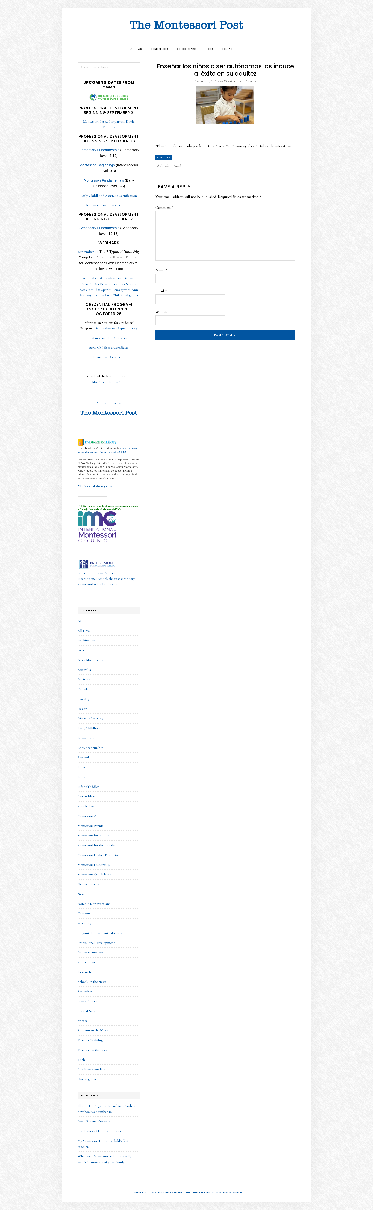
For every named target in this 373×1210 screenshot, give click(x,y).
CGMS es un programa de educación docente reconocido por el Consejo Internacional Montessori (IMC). (108, 507)
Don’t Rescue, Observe (94, 1121)
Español (176, 166)
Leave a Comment (245, 81)
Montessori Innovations (108, 382)
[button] (243, 45)
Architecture (87, 640)
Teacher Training (90, 1040)
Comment (164, 207)
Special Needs (88, 1011)
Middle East (86, 806)
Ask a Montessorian (91, 660)
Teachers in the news (92, 1050)
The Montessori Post (186, 25)
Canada (83, 689)
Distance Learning (91, 718)
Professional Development (96, 942)
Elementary (86, 738)
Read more (163, 157)
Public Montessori (90, 952)
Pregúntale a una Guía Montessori (102, 933)
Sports (82, 1020)
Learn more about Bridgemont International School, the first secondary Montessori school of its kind (106, 579)
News (81, 894)
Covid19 (83, 699)
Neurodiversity (88, 884)
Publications (86, 962)
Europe (83, 767)
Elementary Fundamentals (98, 150)
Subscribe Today (109, 403)
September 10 (105, 328)
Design (82, 708)
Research (84, 972)
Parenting (85, 923)
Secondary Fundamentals (99, 228)
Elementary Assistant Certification (108, 205)
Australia (84, 669)
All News (84, 630)
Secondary (85, 991)
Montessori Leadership (94, 864)
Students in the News (93, 1030)
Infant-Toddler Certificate (109, 338)
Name (161, 270)
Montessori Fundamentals (104, 180)
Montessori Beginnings (97, 165)
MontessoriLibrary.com (95, 486)
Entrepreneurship (90, 747)
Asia (81, 650)
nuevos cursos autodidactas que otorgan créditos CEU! (107, 450)
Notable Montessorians (94, 903)
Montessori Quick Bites (94, 874)
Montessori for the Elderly (96, 845)
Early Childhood (89, 728)
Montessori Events (90, 825)
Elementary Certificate (109, 357)
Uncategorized (88, 1079)
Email (160, 291)
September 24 (127, 328)
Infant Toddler (88, 786)
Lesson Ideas (86, 796)
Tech (81, 1059)
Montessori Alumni (91, 816)
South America (88, 1001)
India (81, 777)
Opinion (84, 913)
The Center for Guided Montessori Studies (214, 1192)
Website (161, 312)
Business (84, 679)
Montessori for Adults (93, 835)
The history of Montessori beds (99, 1131)
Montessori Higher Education (99, 855)
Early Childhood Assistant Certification (109, 195)
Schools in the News (92, 981)
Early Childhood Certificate (109, 347)
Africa (82, 621)
